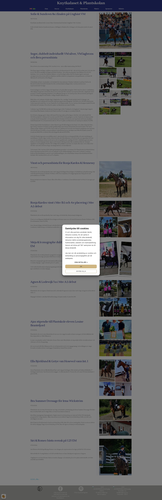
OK (81, 266)
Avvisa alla (81, 271)
